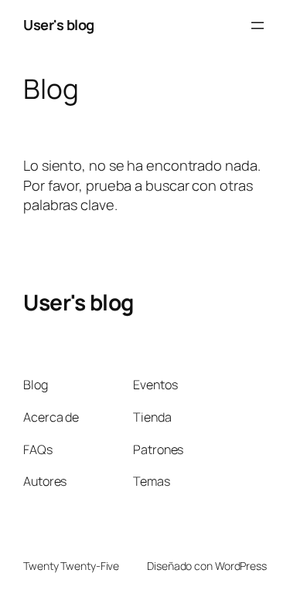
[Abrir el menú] (257, 25)
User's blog (58, 24)
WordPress (241, 565)
